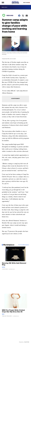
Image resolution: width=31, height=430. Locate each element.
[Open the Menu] (2, 2)
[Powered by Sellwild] (26, 342)
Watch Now (26, 2)
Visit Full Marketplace (23, 244)
